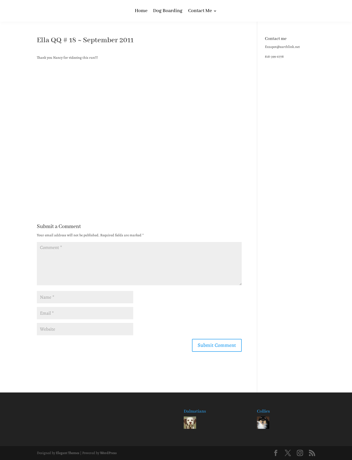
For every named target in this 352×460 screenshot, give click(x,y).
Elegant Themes (67, 452)
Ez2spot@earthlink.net (282, 46)
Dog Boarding (167, 11)
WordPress (108, 452)
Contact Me (200, 11)
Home (141, 11)
